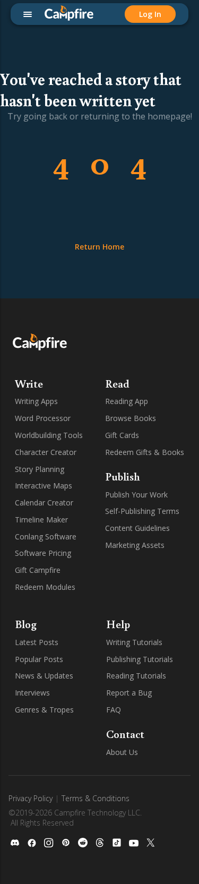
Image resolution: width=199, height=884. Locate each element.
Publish (122, 476)
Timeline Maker (41, 519)
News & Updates (44, 676)
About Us (122, 752)
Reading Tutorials (136, 676)
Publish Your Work (136, 495)
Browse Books (130, 418)
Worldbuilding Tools (49, 435)
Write (29, 383)
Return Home (99, 247)
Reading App (126, 401)
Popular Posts (39, 659)
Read (117, 383)
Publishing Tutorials (139, 659)
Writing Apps (36, 401)
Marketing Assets (135, 545)
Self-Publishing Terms (142, 511)
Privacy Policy (30, 798)
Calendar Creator (44, 502)
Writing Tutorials (134, 642)
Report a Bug (129, 693)
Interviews (32, 693)
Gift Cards (122, 435)
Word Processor (43, 418)
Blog (26, 623)
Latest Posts (36, 642)
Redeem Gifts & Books (144, 452)
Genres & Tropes (44, 710)
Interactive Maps (43, 485)
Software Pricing (43, 553)
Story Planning (39, 469)
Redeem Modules (45, 587)
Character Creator (45, 452)
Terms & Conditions (95, 798)
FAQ (113, 710)
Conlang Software (45, 536)
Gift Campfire (37, 570)
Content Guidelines (137, 528)
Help (118, 623)
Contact (125, 733)
